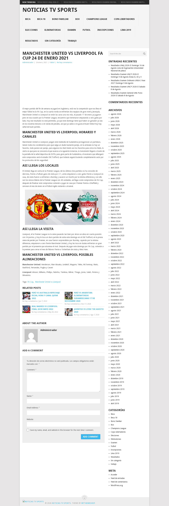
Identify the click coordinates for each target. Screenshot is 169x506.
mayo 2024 (115, 207)
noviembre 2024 (117, 185)
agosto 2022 (116, 268)
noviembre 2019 (117, 382)
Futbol (86, 30)
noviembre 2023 (117, 228)
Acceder (114, 475)
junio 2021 (115, 318)
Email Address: (33, 407)
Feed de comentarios (119, 482)
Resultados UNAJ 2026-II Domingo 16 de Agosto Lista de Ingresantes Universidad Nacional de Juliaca (127, 68)
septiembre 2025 (117, 153)
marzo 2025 (116, 171)
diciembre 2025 (117, 143)
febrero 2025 (116, 175)
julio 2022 (115, 271)
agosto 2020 (116, 353)
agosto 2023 (116, 239)
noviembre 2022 (117, 257)
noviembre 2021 (117, 300)
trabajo (72, 41)
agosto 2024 (116, 196)
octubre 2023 (116, 232)
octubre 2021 (116, 303)
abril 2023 (115, 243)
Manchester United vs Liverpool (47, 282)
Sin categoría (53, 41)
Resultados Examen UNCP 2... (76, 2)
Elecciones (31, 30)
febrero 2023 (116, 250)
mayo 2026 (115, 125)
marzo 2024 (116, 214)
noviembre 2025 (117, 146)
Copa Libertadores (124, 19)
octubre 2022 (116, 260)
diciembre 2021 (117, 296)
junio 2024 (115, 203)
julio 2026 (115, 118)
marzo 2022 (116, 285)
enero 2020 (115, 375)
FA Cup (30, 282)
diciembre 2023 (117, 225)
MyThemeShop (88, 503)
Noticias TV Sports (49, 10)
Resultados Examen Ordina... (104, 2)
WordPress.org (117, 485)
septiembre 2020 (117, 350)
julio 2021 (115, 314)
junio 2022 (115, 275)
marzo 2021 (116, 328)
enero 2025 (115, 178)
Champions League (96, 19)
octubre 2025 (116, 150)
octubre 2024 (116, 189)
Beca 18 (41, 19)
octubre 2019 (116, 386)
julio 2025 (115, 160)
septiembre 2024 (117, 193)
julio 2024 (115, 200)
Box (77, 19)
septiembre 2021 (117, 307)
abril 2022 (115, 282)
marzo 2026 (116, 132)
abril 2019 (115, 403)
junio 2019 (115, 400)
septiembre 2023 (117, 235)
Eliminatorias (52, 30)
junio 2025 (115, 164)
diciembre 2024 (117, 182)
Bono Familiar (60, 19)
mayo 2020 (115, 364)
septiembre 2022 (117, 264)
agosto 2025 (116, 157)
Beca (27, 19)
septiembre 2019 (117, 389)
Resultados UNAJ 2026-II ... (48, 2)
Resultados (31, 41)
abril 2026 (115, 128)
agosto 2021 (116, 311)
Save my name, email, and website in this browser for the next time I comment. (62, 430)
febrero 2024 (116, 218)
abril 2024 (115, 210)
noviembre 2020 (117, 343)
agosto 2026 (116, 114)
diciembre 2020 (117, 339)
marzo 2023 (116, 246)
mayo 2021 (115, 321)
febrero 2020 (116, 371)
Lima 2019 (126, 30)
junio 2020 (115, 361)
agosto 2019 (116, 393)
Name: (30, 396)
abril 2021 (115, 325)
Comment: (31, 369)
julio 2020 (115, 357)
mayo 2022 (115, 278)
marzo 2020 (116, 368)
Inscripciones (105, 30)
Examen (72, 30)
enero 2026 (115, 139)
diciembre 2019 (117, 378)
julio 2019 (115, 396)
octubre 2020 (116, 346)
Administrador (27, 62)
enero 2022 (115, 293)
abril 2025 (115, 168)
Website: (30, 419)
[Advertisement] (63, 85)
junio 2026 (115, 121)
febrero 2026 (116, 135)
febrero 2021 (116, 332)
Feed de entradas (118, 478)
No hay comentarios (64, 62)
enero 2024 (115, 221)
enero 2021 (115, 336)
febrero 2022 (116, 289)
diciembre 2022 (117, 253)
